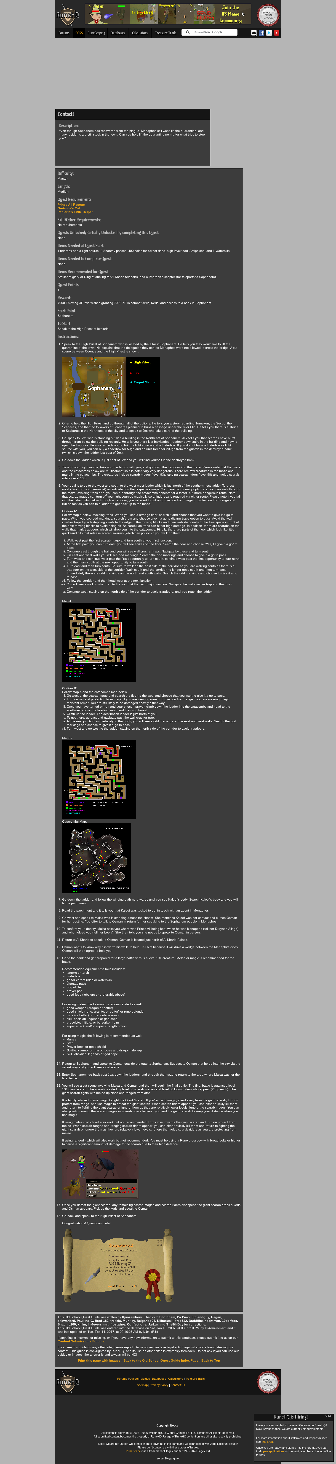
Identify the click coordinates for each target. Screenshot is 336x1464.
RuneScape (133, 1451)
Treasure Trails (165, 32)
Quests (134, 1378)
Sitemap (142, 1385)
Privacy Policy (159, 1385)
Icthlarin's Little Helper (75, 212)
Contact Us (178, 1385)
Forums (64, 32)
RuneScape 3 (96, 32)
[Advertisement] (168, 75)
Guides (145, 1378)
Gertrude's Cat (69, 208)
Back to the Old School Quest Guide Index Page (160, 1360)
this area (267, 1441)
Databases (118, 32)
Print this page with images (99, 1360)
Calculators (140, 32)
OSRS (79, 32)
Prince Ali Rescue (71, 204)
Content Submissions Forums (81, 1341)
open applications (272, 1451)
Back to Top (210, 1360)
